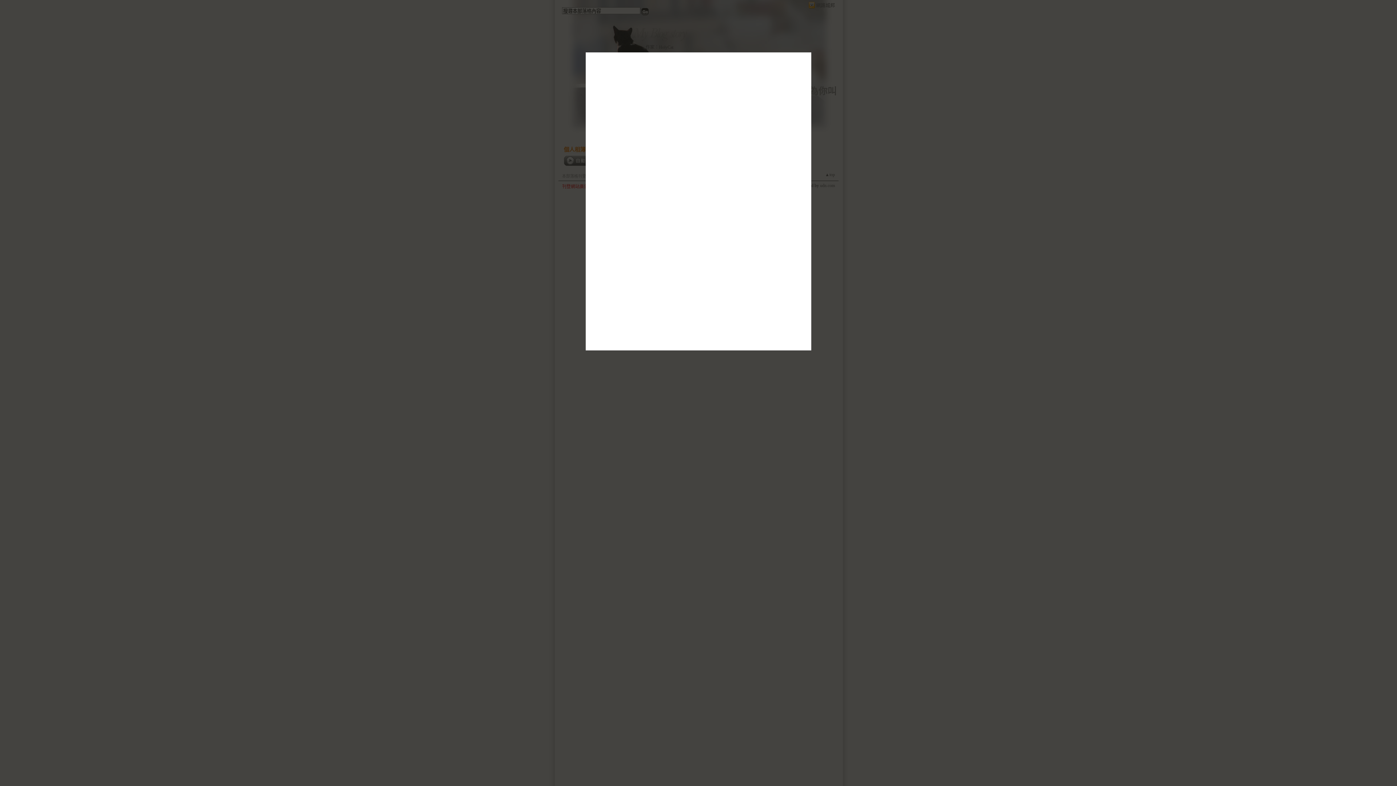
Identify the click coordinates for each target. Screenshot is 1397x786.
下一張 (611, 226)
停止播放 (630, 226)
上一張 (595, 226)
